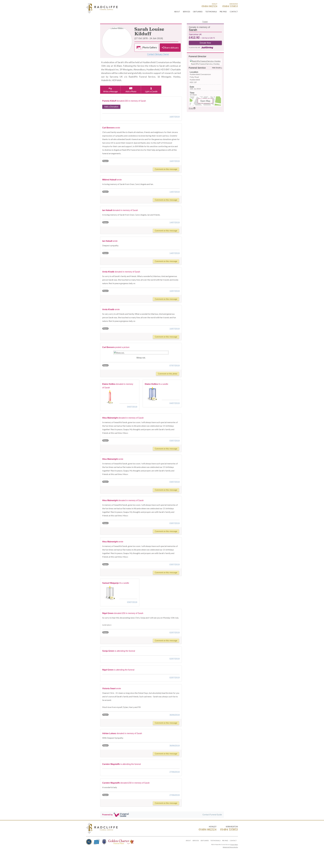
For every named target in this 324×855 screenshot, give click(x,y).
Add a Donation (111, 107)
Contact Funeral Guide (212, 815)
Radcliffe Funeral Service (102, 8)
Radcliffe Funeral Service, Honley (205, 64)
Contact (234, 12)
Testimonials (211, 12)
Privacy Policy (234, 844)
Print (191, 108)
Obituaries (197, 12)
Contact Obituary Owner (158, 54)
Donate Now (205, 43)
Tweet (205, 21)
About (177, 12)
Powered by (107, 815)
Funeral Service (197, 68)
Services (186, 12)
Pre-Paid (223, 12)
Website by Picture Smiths (230, 847)
